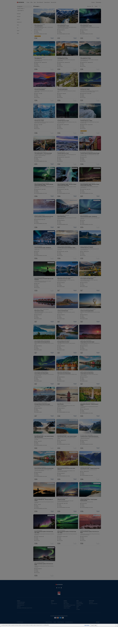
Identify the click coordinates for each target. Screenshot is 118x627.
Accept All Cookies (94, 625)
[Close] (117, 625)
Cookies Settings (86, 625)
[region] (59, 625)
